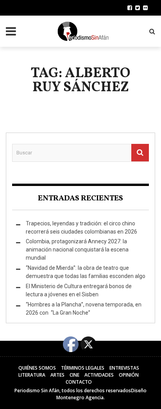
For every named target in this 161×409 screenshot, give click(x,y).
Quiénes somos (37, 368)
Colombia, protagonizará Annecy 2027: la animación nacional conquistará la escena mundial (77, 249)
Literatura (31, 375)
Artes (57, 375)
